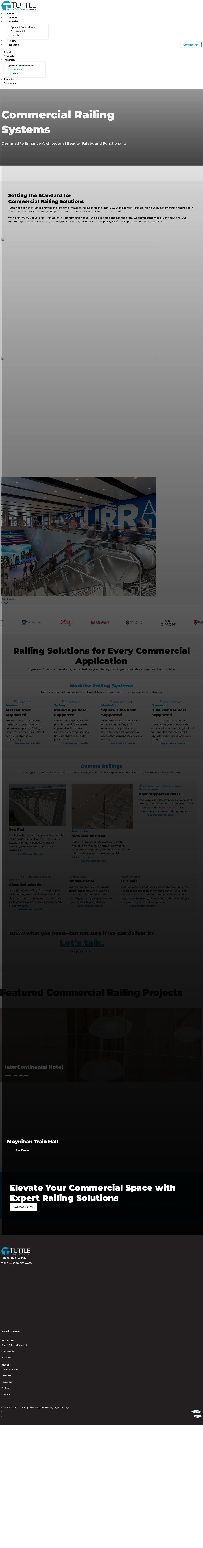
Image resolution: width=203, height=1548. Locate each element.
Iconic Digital (64, 1407)
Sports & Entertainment (14, 1345)
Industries (12, 21)
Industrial (16, 35)
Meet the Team (9, 1369)
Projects (11, 40)
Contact (188, 44)
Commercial (8, 1351)
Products (12, 17)
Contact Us (20, 1206)
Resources (13, 44)
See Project (23, 1150)
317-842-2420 (18, 1257)
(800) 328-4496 (22, 1263)
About (10, 13)
